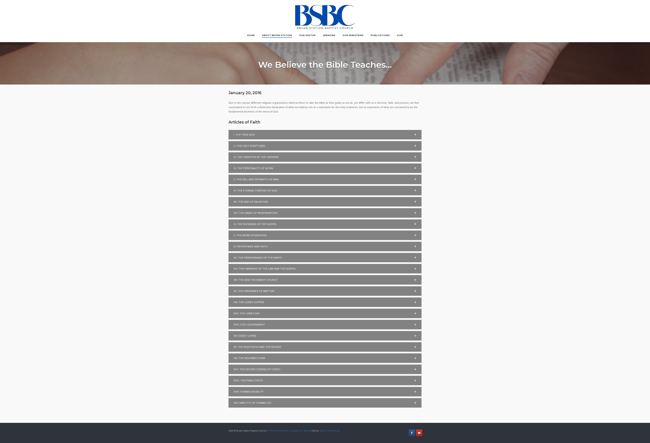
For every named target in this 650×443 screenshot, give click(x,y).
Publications (380, 35)
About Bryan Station (277, 35)
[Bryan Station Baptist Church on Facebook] (412, 432)
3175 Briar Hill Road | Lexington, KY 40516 (289, 430)
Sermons (329, 35)
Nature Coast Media (329, 430)
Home (251, 35)
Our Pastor (307, 35)
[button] (325, 134)
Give (400, 35)
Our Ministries (353, 35)
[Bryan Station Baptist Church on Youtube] (419, 432)
